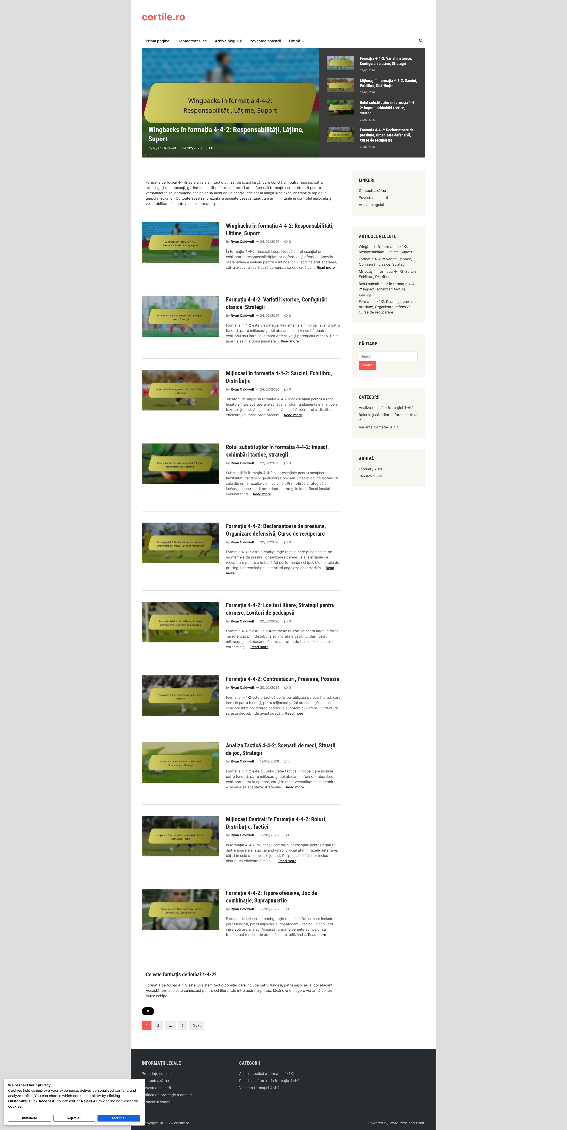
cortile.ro (163, 17)
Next (197, 1025)
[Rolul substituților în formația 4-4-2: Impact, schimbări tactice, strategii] (340, 102)
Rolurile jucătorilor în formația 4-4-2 (269, 1080)
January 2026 (370, 476)
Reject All (74, 1118)
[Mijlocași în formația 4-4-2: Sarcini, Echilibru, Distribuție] (340, 80)
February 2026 (371, 469)
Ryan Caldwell (164, 148)
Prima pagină (157, 41)
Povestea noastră (265, 41)
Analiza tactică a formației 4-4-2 (386, 407)
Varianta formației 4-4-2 (379, 427)
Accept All (119, 1118)
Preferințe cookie (156, 1073)
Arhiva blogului (228, 41)
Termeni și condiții (157, 1102)
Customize (29, 1118)
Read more (326, 267)
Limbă (294, 41)
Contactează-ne (192, 41)
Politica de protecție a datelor (167, 1095)
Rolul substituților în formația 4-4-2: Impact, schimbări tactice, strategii (388, 107)
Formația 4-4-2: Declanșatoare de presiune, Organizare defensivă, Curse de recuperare (387, 135)
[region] (372, 103)
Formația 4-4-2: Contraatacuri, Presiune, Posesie (282, 679)
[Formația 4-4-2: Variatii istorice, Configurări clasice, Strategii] (340, 58)
